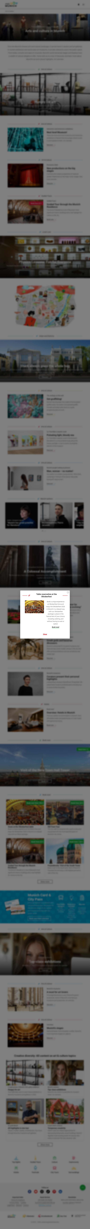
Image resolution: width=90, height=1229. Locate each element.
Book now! (55, 627)
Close (45, 634)
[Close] (68, 592)
